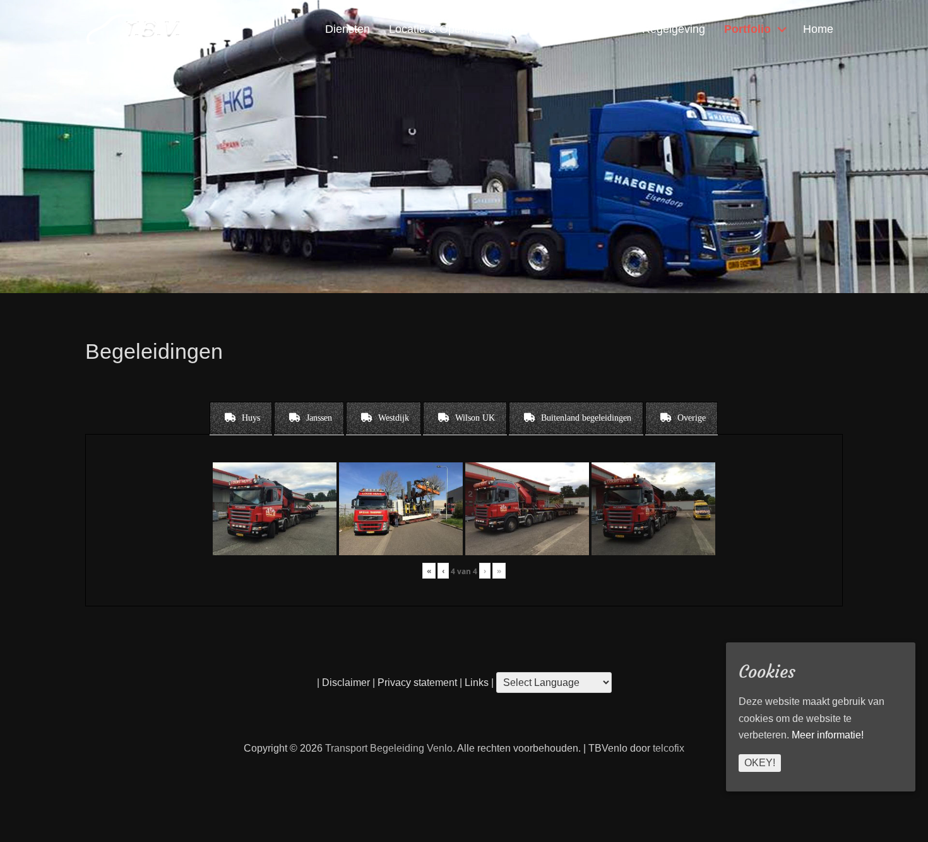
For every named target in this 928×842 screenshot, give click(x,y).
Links (475, 682)
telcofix (668, 748)
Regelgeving (673, 29)
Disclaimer (346, 682)
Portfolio (747, 29)
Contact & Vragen (578, 29)
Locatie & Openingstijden (452, 29)
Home (818, 29)
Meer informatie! (828, 735)
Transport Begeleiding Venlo (389, 748)
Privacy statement (417, 682)
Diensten (347, 29)
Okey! (759, 762)
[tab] (241, 418)
